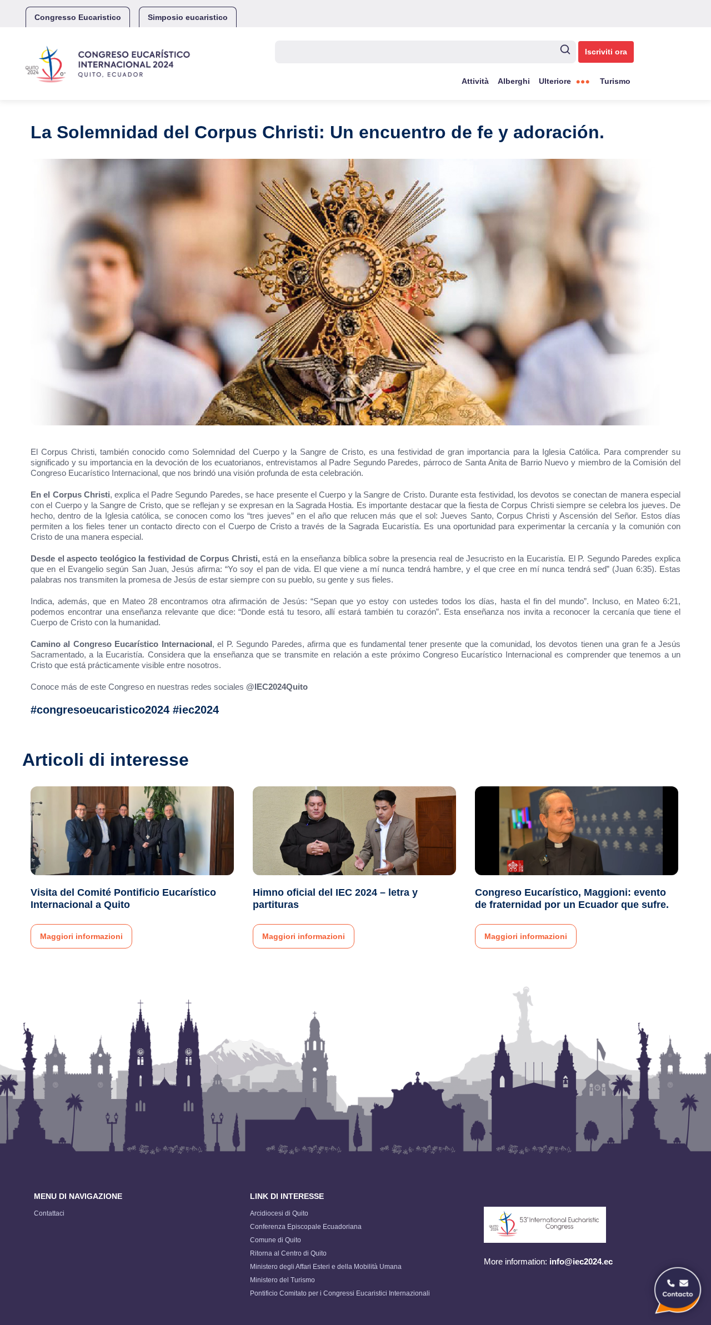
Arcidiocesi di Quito (279, 1213)
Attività (475, 81)
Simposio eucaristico (188, 17)
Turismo (615, 81)
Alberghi (514, 81)
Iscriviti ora (606, 51)
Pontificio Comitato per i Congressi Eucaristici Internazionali (340, 1293)
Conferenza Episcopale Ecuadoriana (306, 1227)
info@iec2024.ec (581, 1261)
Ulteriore (555, 81)
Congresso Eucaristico (77, 17)
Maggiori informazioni (81, 936)
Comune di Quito (275, 1240)
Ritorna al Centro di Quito (288, 1253)
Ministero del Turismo (282, 1280)
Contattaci (49, 1213)
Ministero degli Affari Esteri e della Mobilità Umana (326, 1267)
